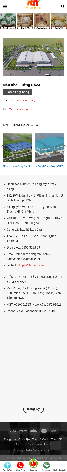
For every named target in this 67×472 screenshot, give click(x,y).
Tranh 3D (56, 439)
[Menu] (5, 6)
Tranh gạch (42, 457)
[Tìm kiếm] (62, 6)
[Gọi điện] (33, 464)
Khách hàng (35, 443)
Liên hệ (48, 443)
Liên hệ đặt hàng (17, 92)
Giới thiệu (24, 439)
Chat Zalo (20, 470)
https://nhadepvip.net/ (33, 265)
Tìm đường (7, 470)
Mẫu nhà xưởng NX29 (16, 166)
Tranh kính (9, 457)
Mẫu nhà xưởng (25, 100)
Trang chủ (10, 439)
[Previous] (2, 154)
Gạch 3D (20, 443)
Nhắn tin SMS (59, 470)
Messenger (47, 470)
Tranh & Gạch (40, 439)
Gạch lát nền (56, 457)
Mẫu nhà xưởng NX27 (49, 166)
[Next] (64, 154)
